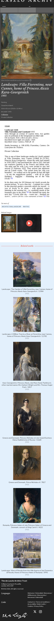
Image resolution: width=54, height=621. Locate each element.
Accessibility (32, 604)
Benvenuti (31, 597)
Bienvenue (47, 593)
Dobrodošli (39, 597)
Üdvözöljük (39, 593)
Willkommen (32, 595)
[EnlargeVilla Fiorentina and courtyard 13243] (9, 223)
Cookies (30, 606)
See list (27, 10)
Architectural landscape (11, 206)
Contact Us (31, 602)
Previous (9, 10)
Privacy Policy (38, 606)
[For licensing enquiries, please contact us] (30, 80)
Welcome (31, 593)
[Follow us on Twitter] (34, 611)
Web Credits (41, 604)
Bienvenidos (41, 595)
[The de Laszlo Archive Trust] (27, 3)
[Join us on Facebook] (29, 611)
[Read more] (27, 286)
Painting (26, 206)
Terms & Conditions (42, 602)
